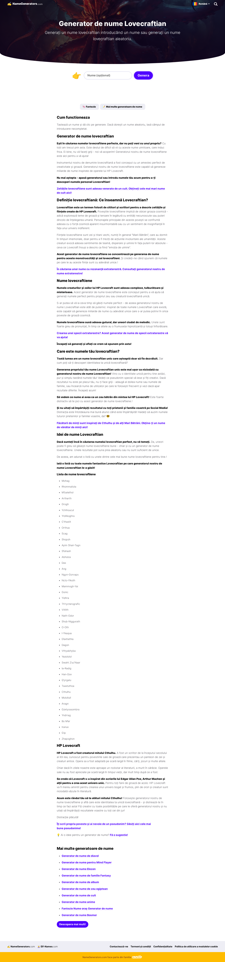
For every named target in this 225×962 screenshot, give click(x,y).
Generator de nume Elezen (79, 869)
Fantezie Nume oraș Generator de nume (87, 908)
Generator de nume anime (78, 902)
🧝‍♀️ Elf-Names (47, 946)
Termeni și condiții (141, 946)
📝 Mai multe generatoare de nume (122, 106)
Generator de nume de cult (79, 895)
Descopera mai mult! (72, 924)
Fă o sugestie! (119, 834)
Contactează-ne (119, 946)
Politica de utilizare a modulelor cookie (196, 946)
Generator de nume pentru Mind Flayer (87, 862)
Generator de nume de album (80, 882)
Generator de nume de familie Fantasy (86, 875)
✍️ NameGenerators (21, 946)
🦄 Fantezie (89, 106)
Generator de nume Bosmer (79, 915)
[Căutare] (215, 4)
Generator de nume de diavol (80, 855)
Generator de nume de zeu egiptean (85, 888)
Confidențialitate (162, 946)
